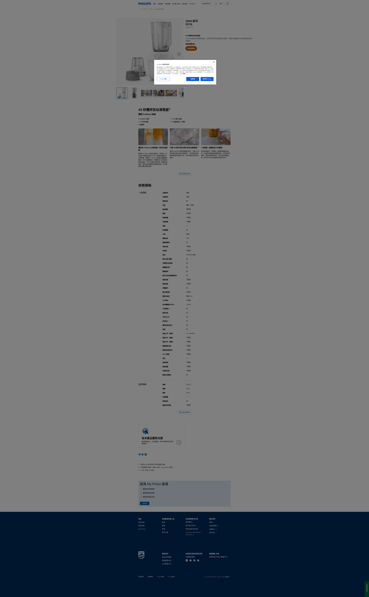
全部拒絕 (192, 79)
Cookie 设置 (163, 79)
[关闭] (214, 62)
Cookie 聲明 (182, 74)
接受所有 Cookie (207, 79)
